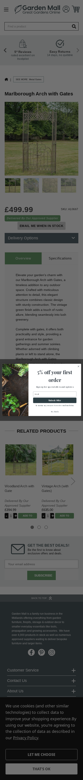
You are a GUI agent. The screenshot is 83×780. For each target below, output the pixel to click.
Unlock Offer (54, 400)
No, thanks (55, 411)
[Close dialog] (78, 366)
